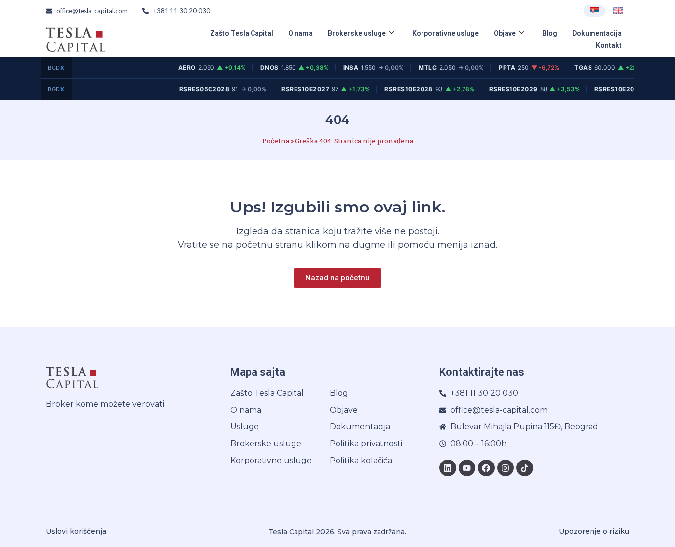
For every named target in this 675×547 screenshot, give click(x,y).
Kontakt (609, 45)
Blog (549, 33)
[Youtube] (467, 468)
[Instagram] (505, 468)
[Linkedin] (447, 468)
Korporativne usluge (445, 33)
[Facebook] (486, 468)
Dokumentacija (597, 33)
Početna (275, 140)
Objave (505, 33)
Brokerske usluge (357, 33)
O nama (300, 33)
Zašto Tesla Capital (241, 33)
